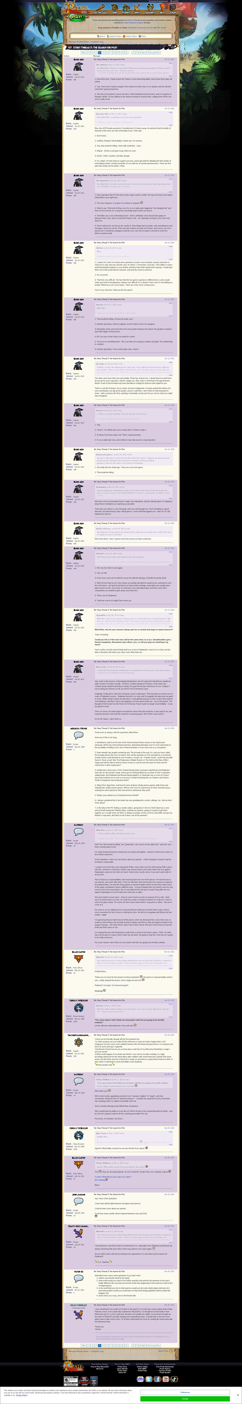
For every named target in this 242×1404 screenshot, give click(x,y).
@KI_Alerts (161, 28)
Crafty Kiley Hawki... (78, 1226)
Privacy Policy (21, 1395)
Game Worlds (122, 1369)
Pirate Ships (122, 1371)
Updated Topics (115, 36)
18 (138, 53)
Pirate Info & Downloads (165, 1364)
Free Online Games (100, 1364)
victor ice (78, 1271)
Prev (83, 53)
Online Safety (142, 1367)
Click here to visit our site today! (113, 1339)
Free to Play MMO (122, 1364)
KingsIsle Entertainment (158, 1)
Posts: (69, 80)
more (170, 63)
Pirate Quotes (165, 1372)
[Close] (238, 1395)
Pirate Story (122, 1367)
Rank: (69, 74)
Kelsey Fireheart (78, 1305)
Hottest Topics (131, 36)
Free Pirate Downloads (165, 1367)
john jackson (78, 1194)
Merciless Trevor (78, 728)
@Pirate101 (132, 28)
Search (102, 36)
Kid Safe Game (142, 1364)
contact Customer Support (133, 23)
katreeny (78, 825)
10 (122, 53)
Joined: (70, 77)
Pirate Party (142, 1371)
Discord (130, 20)
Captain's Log (97, 42)
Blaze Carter (78, 952)
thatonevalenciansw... (79, 1035)
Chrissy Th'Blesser (79, 1000)
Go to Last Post (153, 53)
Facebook (141, 28)
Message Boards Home (79, 42)
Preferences (185, 1392)
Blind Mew (79, 59)
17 (133, 53)
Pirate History (165, 1369)
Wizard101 (174, 1)
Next (143, 53)
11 (126, 53)
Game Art (122, 1372)
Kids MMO (142, 1369)
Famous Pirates (165, 1371)
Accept (185, 1399)
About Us (99, 1369)
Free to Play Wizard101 (100, 1367)
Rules (143, 36)
